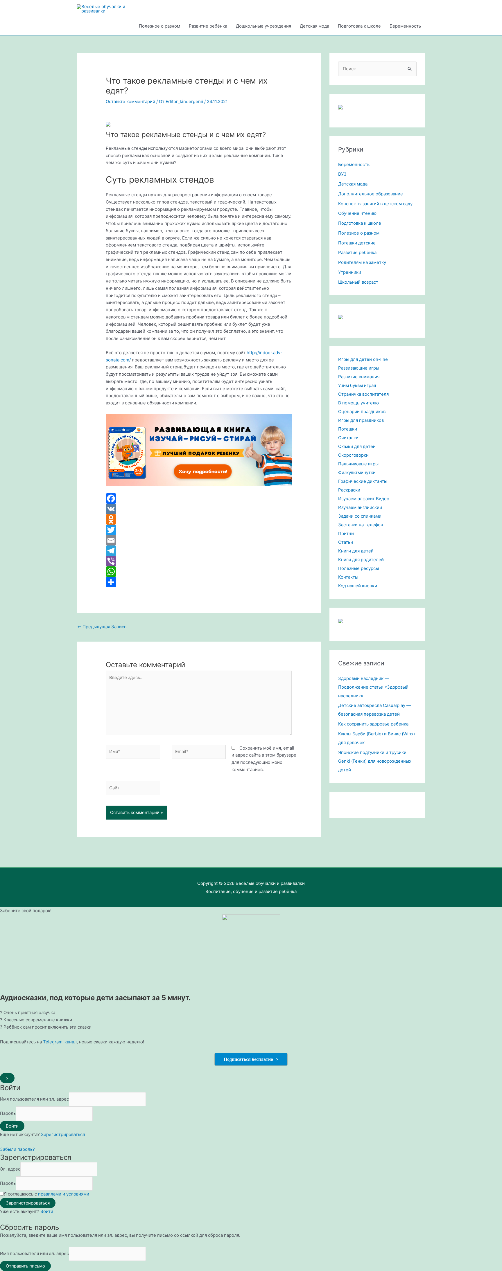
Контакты (348, 577)
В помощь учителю (358, 403)
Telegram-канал (60, 1042)
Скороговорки (353, 455)
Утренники (349, 272)
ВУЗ (342, 174)
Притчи (346, 533)
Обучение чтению (357, 213)
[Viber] (199, 561)
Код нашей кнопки (357, 585)
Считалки (348, 437)
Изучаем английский (360, 507)
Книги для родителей (361, 559)
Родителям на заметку (362, 262)
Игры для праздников (361, 420)
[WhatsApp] (199, 571)
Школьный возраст (358, 282)
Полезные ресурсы (358, 568)
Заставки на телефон (360, 525)
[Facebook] (199, 498)
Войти (46, 1211)
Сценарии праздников (362, 411)
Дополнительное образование (370, 194)
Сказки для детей (357, 446)
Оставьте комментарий (130, 101)
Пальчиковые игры (358, 464)
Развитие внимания (358, 376)
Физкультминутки (357, 472)
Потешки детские (357, 243)
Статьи (345, 542)
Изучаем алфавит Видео (363, 498)
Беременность (405, 26)
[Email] (199, 540)
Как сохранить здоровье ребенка (373, 724)
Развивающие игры (358, 368)
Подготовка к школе (359, 26)
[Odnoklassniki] (199, 519)
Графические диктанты (362, 481)
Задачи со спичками (359, 516)
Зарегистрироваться (63, 1134)
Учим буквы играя (357, 385)
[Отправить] (199, 582)
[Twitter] (199, 530)
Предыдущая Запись (101, 626)
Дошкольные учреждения (263, 26)
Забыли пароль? (17, 1149)
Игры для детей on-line (363, 359)
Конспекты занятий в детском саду (375, 203)
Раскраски (349, 490)
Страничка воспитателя (363, 394)
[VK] (199, 509)
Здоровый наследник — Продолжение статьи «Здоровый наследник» (373, 687)
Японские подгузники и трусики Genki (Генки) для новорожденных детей (374, 761)
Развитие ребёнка (208, 26)
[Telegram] (199, 551)
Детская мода (314, 26)
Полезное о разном (159, 26)
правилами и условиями (63, 1194)
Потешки (347, 429)
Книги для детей (356, 551)
